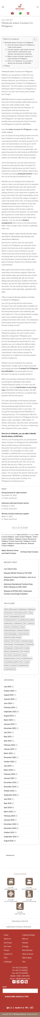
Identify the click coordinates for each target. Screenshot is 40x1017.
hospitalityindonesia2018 (26, 620)
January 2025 (9, 699)
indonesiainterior (24, 634)
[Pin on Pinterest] (24, 528)
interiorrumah (19, 648)
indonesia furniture (23, 630)
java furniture (25, 651)
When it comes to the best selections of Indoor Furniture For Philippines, (20, 57)
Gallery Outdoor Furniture (29, 888)
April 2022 (8, 741)
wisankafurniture (23, 665)
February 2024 (9, 707)
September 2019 (10, 795)
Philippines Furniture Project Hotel (12, 541)
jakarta (6, 651)
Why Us (25, 939)
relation (6, 665)
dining (30, 613)
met (18, 658)
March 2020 (8, 770)
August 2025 (8, 695)
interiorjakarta (8, 648)
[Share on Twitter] (18, 528)
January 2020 (9, 778)
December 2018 (10, 824)
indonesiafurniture (9, 630)
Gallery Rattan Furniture (10, 900)
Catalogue (8, 962)
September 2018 (10, 837)
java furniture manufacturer (12, 655)
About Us (7, 939)
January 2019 (9, 820)
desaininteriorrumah (21, 613)
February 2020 (9, 774)
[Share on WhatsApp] (13, 528)
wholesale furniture (25, 174)
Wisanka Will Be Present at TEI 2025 (18, 573)
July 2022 (7, 732)
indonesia (31, 623)
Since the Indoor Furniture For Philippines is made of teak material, (21, 46)
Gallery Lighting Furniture (29, 900)
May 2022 (7, 737)
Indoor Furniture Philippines (23, 537)
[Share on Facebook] (16, 528)
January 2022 (9, 749)
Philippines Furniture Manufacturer (25, 539)
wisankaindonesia (9, 669)
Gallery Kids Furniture (20, 913)
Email (5, 987)
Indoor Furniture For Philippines (20, 129)
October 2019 (9, 791)
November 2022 (10, 728)
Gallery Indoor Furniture (10, 888)
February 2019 (9, 816)
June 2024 (8, 703)
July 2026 (7, 687)
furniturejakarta (14, 616)
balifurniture (22, 609)
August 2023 (8, 716)
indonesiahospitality (10, 634)
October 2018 (9, 832)
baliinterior (31, 609)
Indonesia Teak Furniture (12, 641)
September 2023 (10, 712)
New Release (27, 950)
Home (6, 935)
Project (6, 950)
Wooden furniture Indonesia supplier (15, 514)
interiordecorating (27, 641)
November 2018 (10, 828)
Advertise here (10, 855)
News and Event (22, 534)
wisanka (13, 665)
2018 (5, 609)
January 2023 (9, 724)
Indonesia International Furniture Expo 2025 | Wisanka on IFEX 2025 (18, 585)
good (22, 616)
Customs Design (28, 935)
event (6, 616)
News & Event (27, 954)
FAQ (5, 958)
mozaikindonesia (26, 658)
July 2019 (7, 799)
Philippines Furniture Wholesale (17, 543)
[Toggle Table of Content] (33, 39)
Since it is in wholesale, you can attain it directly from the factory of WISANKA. (20, 62)
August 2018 (8, 841)
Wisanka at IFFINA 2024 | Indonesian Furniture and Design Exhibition (18, 592)
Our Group (8, 943)
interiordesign (8, 644)
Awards (25, 943)
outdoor (27, 662)
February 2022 (9, 745)
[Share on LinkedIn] (26, 528)
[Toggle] (3, 926)
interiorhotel (29, 644)
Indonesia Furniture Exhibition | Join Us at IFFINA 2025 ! (19, 578)
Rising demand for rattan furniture (14, 493)
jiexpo (25, 655)
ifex (25, 623)
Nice (21, 662)
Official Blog (26, 958)
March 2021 (8, 753)
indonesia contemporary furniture (14, 627)
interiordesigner (19, 644)
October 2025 (9, 691)
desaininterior (8, 613)
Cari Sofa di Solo (10, 569)
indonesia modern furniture (12, 637)
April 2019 (8, 807)
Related (7, 66)
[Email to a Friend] (21, 528)
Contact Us (8, 954)
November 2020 (10, 757)
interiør (27, 648)
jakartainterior (15, 651)
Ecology (25, 946)
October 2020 (9, 762)
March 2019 (8, 812)
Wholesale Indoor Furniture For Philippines (18, 42)
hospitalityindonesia (10, 620)
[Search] (37, 7)
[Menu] (3, 7)
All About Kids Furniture (29, 552)
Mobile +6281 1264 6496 (20, 976)
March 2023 (8, 720)
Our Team (7, 946)
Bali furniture (13, 609)
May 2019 (7, 803)
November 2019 (10, 787)
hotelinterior (18, 623)
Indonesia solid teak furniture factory (15, 503)
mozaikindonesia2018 (11, 662)
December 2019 (10, 782)
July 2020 (7, 766)
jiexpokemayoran (9, 658)
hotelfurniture (8, 623)
